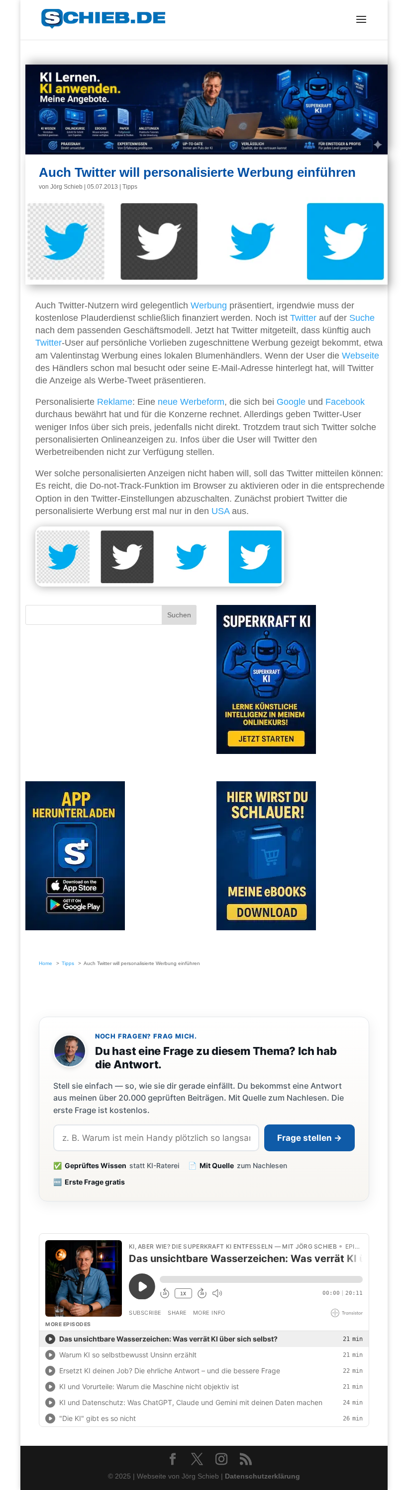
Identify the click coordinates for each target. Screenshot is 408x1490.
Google (291, 402)
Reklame (114, 402)
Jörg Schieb (66, 186)
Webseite (360, 356)
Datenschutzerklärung (262, 1476)
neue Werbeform (191, 402)
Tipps (129, 186)
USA (220, 511)
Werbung (209, 305)
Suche (362, 318)
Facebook (345, 402)
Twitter (303, 318)
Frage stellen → (309, 1138)
